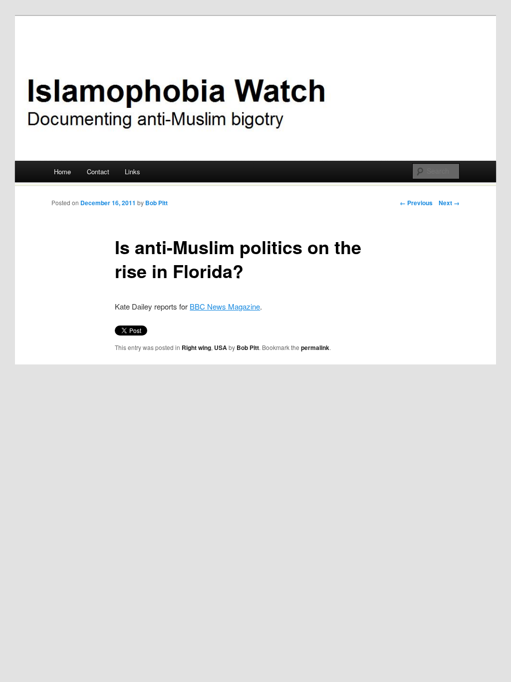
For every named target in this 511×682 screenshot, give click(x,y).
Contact (98, 171)
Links (132, 171)
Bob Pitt (156, 202)
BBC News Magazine (225, 306)
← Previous (416, 202)
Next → (449, 202)
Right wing (196, 347)
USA (220, 347)
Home (62, 171)
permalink (315, 347)
